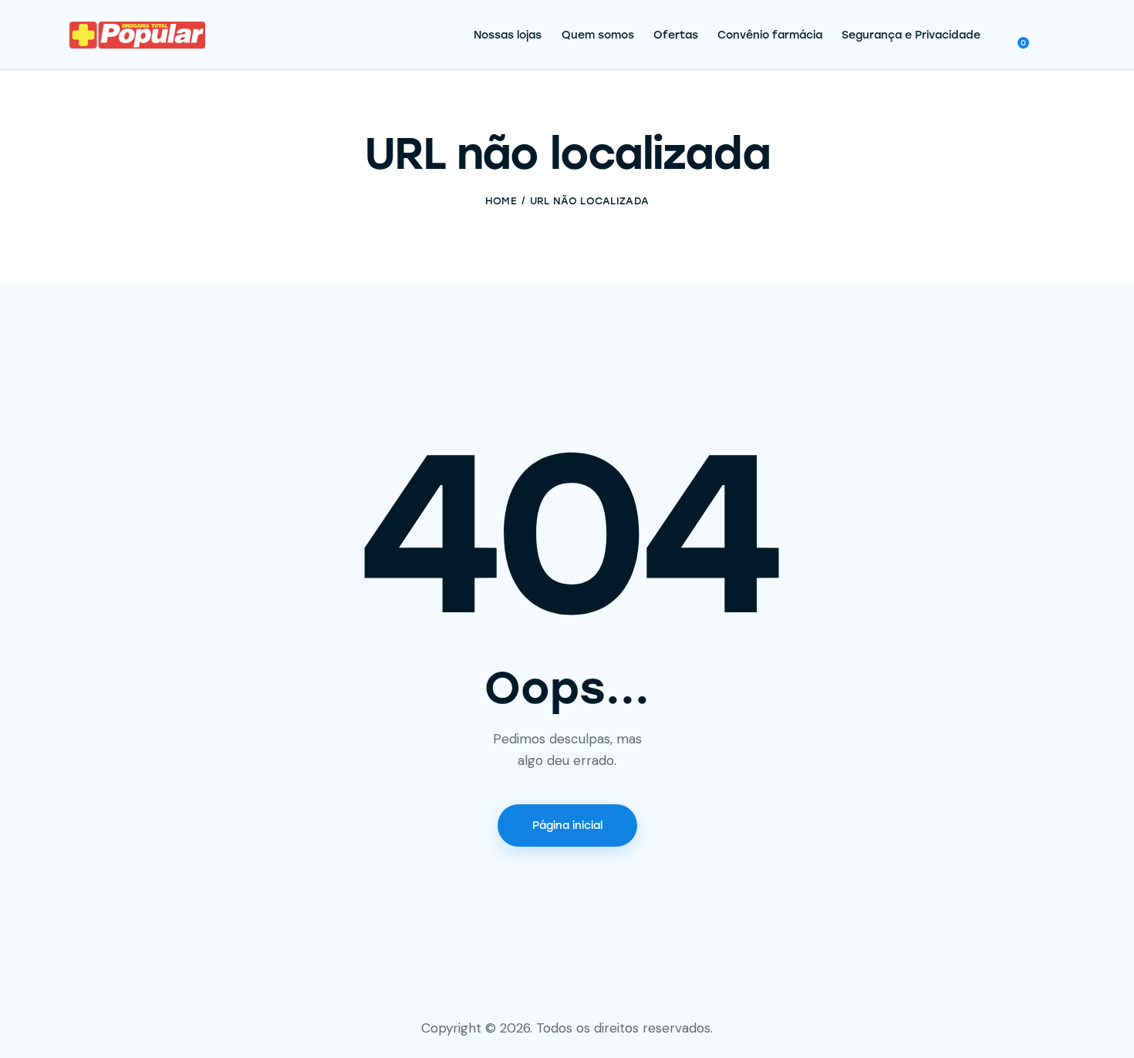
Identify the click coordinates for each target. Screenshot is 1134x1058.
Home (501, 201)
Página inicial (567, 825)
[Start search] (1053, 37)
